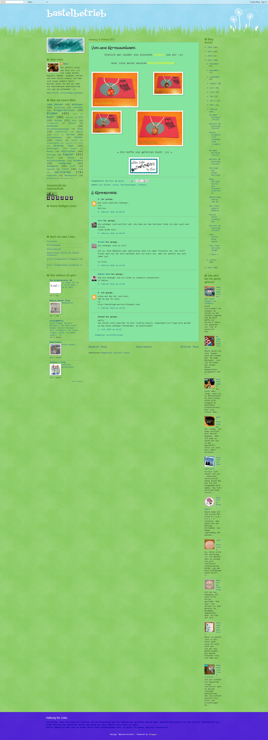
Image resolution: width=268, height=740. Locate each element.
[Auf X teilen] (142, 181)
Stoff (73, 166)
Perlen (50, 158)
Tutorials (52, 241)
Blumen (107, 185)
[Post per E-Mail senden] (131, 181)
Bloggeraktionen (64, 110)
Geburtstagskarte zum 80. (214, 199)
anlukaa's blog (57, 362)
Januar (213, 260)
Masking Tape (63, 145)
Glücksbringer (61, 132)
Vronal (101, 242)
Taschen (51, 169)
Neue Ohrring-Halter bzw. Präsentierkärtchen (214, 186)
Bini (66, 64)
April (213, 101)
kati (100, 221)
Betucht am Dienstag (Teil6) (214, 126)
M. (99, 199)
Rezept (71, 158)
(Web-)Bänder (55, 104)
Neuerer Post (98, 346)
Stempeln (52, 166)
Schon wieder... (70, 345)
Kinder (79, 137)
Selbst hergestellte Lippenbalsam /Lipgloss (214, 140)
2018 (210, 47)
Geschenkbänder (218, 382)
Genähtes (52, 126)
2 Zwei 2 (213, 254)
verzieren (62, 172)
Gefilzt (72, 123)
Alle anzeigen (77, 381)
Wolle (66, 178)
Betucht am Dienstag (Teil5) (214, 161)
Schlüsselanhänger (56, 161)
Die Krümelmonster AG (61, 280)
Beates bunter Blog (60, 301)
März (213, 105)
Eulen (115, 185)
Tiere (65, 169)
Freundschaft (52, 123)
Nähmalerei (67, 303)
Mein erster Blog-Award (213, 238)
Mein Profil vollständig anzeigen (64, 93)
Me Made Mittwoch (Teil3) (214, 117)
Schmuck (142, 185)
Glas (80, 129)
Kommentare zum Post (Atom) (115, 353)
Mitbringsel (53, 149)
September (215, 77)
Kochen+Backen (53, 143)
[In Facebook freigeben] (144, 181)
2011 (210, 268)
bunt (50, 117)
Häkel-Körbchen (218, 420)
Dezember (214, 64)
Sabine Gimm (104, 274)
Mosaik (74, 149)
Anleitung (60, 108)
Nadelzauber (56, 342)
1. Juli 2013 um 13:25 (109, 330)
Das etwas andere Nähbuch (214, 208)
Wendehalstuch (53, 178)
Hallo (56, 135)
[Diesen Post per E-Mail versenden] (136, 181)
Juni (213, 92)
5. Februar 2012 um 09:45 (111, 233)
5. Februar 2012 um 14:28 (111, 284)
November (214, 70)
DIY (81, 117)
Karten (70, 134)
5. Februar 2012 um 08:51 (111, 212)
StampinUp (65, 163)
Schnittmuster (54, 249)
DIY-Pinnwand (53, 245)
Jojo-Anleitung (218, 545)
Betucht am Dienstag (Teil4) (214, 228)
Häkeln (79, 132)
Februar (214, 109)
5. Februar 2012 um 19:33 (111, 308)
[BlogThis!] (139, 181)
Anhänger (77, 104)
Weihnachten (71, 176)
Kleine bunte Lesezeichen (214, 218)
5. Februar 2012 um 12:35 (111, 266)
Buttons (69, 118)
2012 (210, 60)
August (214, 84)
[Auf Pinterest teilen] (147, 181)
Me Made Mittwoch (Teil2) (214, 153)
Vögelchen (52, 176)
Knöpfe (59, 140)
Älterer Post (189, 346)
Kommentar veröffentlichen (109, 335)
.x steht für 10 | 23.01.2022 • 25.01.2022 (70, 285)
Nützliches (68, 151)
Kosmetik (69, 143)
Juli (213, 88)
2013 (210, 56)
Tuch (81, 169)
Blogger (153, 734)
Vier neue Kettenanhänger (214, 248)
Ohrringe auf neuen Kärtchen (214, 171)
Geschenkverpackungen (58, 129)
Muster (50, 151)
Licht (80, 143)
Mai (212, 96)
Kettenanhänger (128, 185)
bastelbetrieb (76, 13)
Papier (68, 154)
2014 (210, 52)
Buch (75, 114)
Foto (74, 121)
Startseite (143, 346)
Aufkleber (78, 108)
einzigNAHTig (56, 321)
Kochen (74, 140)
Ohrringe (51, 155)
